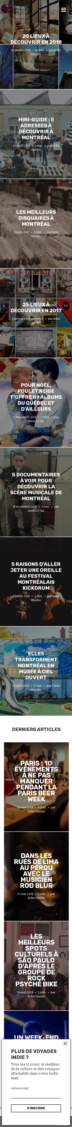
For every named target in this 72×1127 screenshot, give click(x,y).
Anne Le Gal (36, 421)
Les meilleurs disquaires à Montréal (36, 218)
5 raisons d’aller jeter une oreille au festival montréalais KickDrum (36, 576)
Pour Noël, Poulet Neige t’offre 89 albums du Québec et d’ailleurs (36, 397)
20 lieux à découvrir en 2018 (36, 39)
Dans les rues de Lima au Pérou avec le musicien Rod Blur (36, 871)
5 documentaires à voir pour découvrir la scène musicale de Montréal (36, 486)
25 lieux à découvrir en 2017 (36, 307)
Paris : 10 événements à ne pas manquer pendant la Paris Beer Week (36, 781)
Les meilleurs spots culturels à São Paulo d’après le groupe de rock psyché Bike (36, 960)
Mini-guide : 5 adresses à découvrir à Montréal (36, 128)
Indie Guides (36, 811)
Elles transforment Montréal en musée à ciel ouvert (36, 665)
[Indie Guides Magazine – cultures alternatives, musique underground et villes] (30, 17)
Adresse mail (20, 1088)
